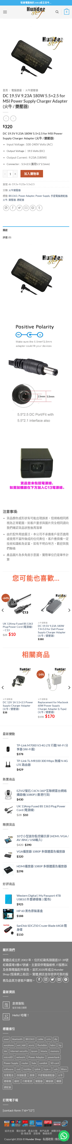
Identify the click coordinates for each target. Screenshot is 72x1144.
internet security (19, 1051)
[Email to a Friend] (26, 208)
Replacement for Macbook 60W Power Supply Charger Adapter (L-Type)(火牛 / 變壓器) (53, 707)
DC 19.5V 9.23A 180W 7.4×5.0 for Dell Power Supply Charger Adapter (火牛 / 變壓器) (52, 630)
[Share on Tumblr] (39, 208)
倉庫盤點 (18, 1003)
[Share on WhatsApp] (6, 208)
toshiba (27, 1069)
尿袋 (32, 1075)
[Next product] (6, 118)
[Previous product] (13, 118)
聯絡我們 (47, 1133)
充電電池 (8, 1075)
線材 (16, 1081)
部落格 (36, 1133)
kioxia (44, 1051)
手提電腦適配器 (59, 195)
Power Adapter (26, 195)
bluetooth (17, 1039)
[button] (5, 11)
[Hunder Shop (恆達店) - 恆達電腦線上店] (36, 12)
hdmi (52, 1045)
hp (60, 1045)
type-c (47, 1069)
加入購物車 (31, 173)
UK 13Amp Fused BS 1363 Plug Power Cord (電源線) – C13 (18, 627)
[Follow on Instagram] (46, 980)
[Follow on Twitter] (52, 980)
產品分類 (32, 1131)
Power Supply (42, 195)
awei (6, 1039)
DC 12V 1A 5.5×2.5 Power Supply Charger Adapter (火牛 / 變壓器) (18, 705)
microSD (8, 1057)
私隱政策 (48, 1139)
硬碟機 (7, 1081)
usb (56, 1069)
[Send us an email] (59, 980)
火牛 (5, 199)
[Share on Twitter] (19, 208)
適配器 (20, 199)
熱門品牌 (44, 1131)
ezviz (31, 1045)
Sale (34, 1063)
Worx (64, 1069)
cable (40, 1039)
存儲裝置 (21, 1075)
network (20, 1057)
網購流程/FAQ (58, 1131)
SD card (55, 1063)
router (25, 1063)
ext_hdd (21, 1045)
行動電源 (27, 1081)
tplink (37, 1069)
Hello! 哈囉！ (21, 1015)
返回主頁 (9, 1131)
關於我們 (21, 1131)
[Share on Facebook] (13, 208)
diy (55, 1039)
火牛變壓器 (31, 90)
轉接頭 (49, 1081)
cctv (49, 1039)
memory (54, 1051)
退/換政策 (26, 1133)
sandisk (43, 1063)
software (8, 1069)
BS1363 (13, 195)
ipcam (34, 1051)
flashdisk (42, 1045)
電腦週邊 (16, 90)
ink (5, 1051)
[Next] (69, 617)
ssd (18, 1069)
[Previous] (3, 617)
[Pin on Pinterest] (33, 208)
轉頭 (58, 1081)
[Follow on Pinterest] (66, 980)
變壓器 (12, 199)
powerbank (54, 1057)
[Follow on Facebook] (39, 980)
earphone (9, 1045)
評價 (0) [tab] (7, 237)
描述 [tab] (5, 230)
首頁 (5, 90)
